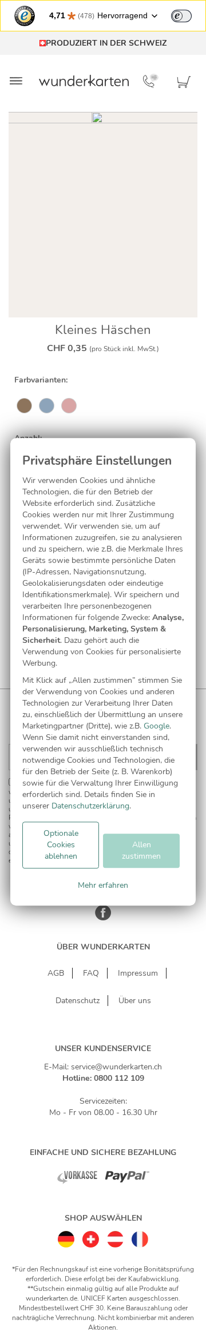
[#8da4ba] (47, 406)
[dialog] (103, 672)
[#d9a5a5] (69, 406)
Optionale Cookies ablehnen (60, 845)
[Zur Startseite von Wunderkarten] (84, 80)
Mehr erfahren (103, 885)
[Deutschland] (66, 1236)
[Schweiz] (91, 1236)
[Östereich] (115, 1236)
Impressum (138, 973)
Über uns (134, 1000)
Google (156, 726)
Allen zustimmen (141, 850)
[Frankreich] (140, 1236)
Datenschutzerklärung (90, 805)
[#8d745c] (24, 406)
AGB (55, 973)
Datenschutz (78, 1000)
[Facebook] (103, 918)
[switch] (181, 16)
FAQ (91, 973)
